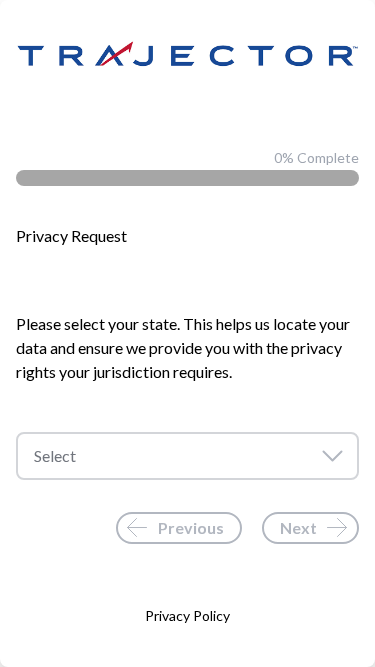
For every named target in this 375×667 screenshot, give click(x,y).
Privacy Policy (187, 615)
